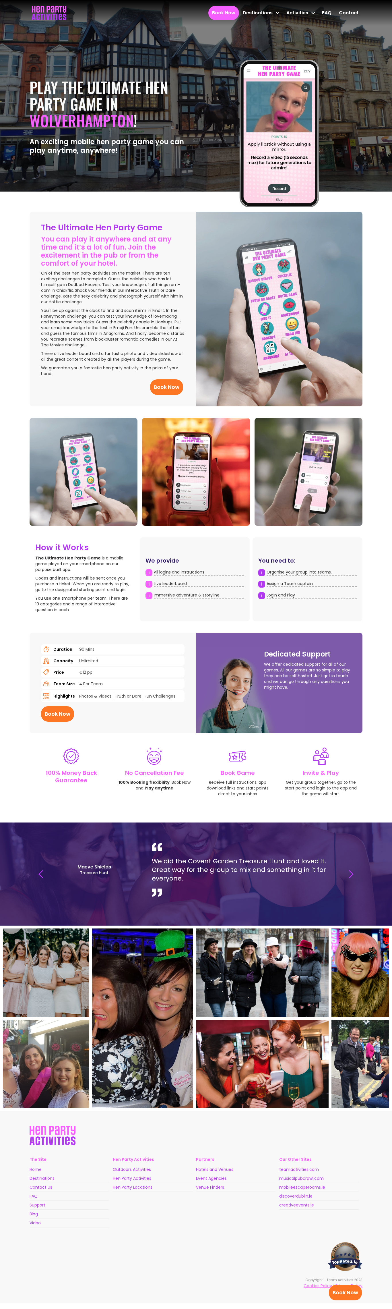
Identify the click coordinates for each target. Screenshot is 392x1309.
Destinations (42, 1178)
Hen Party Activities (132, 1178)
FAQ (326, 12)
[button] (261, 13)
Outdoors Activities (132, 1169)
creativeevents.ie (296, 1205)
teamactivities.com (299, 1169)
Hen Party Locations (132, 1187)
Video (35, 1223)
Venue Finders (210, 1187)
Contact (349, 12)
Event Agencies (211, 1178)
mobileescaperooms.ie (302, 1187)
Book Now (345, 1292)
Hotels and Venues (214, 1169)
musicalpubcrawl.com (301, 1178)
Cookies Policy (318, 1286)
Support (37, 1205)
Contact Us (41, 1187)
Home (36, 1169)
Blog (34, 1214)
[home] (49, 13)
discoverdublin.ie (296, 1196)
